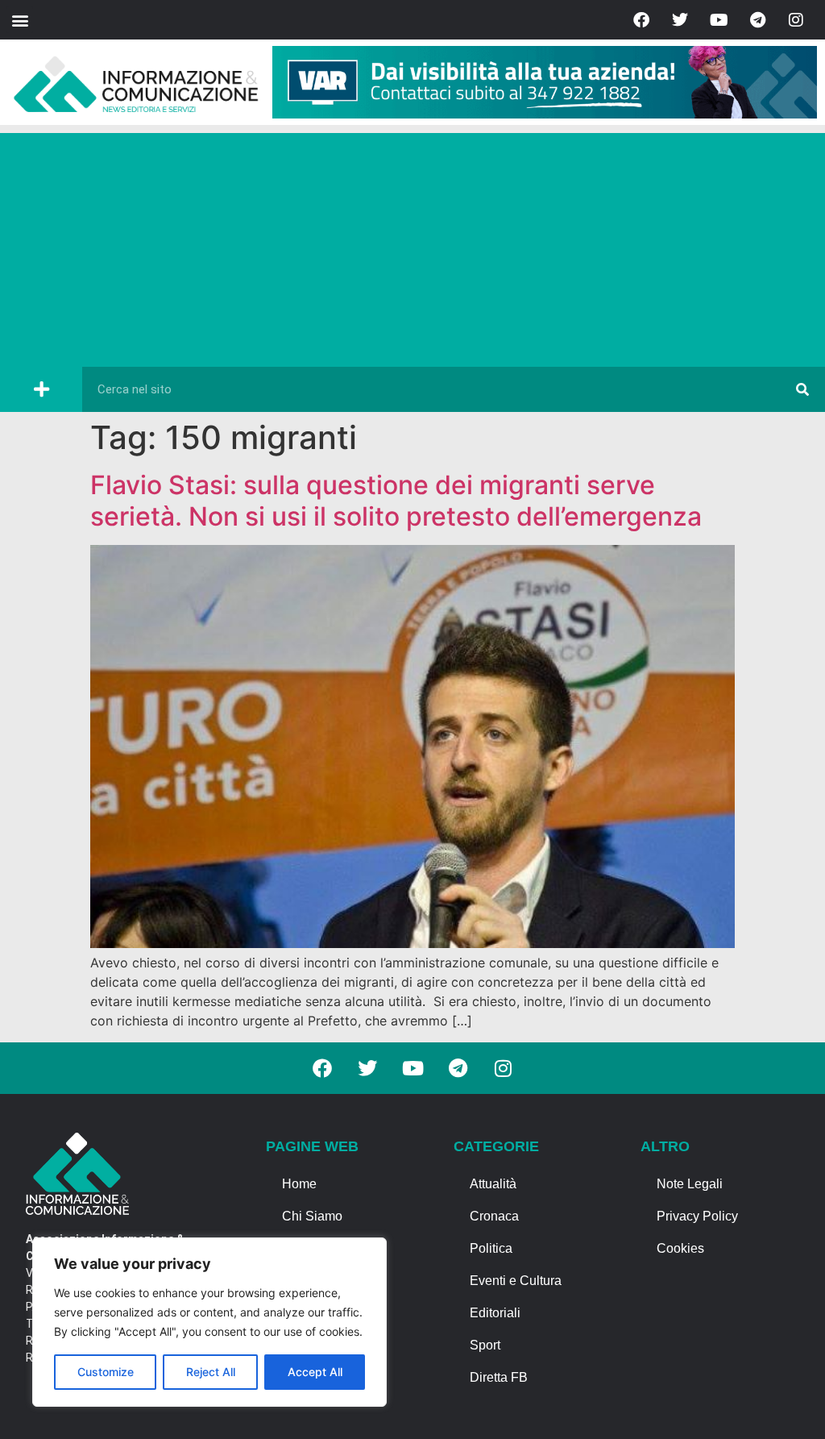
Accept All (315, 1372)
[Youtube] (719, 20)
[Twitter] (680, 20)
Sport (485, 1345)
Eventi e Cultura (516, 1280)
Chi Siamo (312, 1216)
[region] (209, 1322)
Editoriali (495, 1313)
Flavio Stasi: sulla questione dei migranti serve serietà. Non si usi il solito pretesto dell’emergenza (396, 500)
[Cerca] (802, 389)
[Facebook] (641, 20)
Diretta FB (499, 1377)
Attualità (493, 1184)
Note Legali (690, 1184)
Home (299, 1184)
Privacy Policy (697, 1216)
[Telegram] (757, 20)
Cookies (680, 1248)
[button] (19, 19)
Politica (491, 1248)
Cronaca (494, 1216)
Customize (105, 1372)
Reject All (210, 1372)
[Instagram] (796, 20)
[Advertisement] (412, 246)
